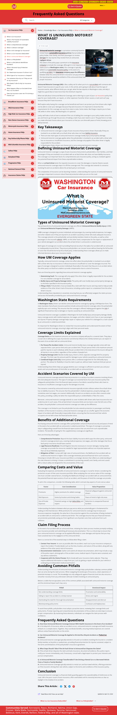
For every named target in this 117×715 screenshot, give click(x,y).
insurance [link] (59, 72)
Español (75, 1)
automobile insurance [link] (57, 53)
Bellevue (10, 712)
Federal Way (44, 712)
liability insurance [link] (91, 133)
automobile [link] (52, 70)
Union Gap (71, 707)
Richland (52, 707)
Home (40, 30)
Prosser (10, 710)
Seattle (42, 710)
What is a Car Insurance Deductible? (53, 701)
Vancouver (71, 710)
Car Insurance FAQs (65, 30)
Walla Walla (20, 710)
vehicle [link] (59, 240)
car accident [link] (94, 84)
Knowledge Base (50, 30)
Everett (24, 712)
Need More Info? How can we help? (52, 694)
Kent (18, 712)
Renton (33, 712)
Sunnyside (32, 710)
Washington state (70, 712)
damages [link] (43, 58)
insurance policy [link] (62, 70)
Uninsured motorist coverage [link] (50, 51)
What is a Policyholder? (84, 701)
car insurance (100, 96)
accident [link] (50, 72)
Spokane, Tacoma (55, 710)
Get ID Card (103, 1)
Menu (101, 5)
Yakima (61, 707)
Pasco (44, 707)
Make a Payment (83, 1)
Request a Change (94, 1)
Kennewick (34, 707)
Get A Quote (76, 6)
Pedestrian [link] (103, 635)
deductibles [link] (76, 501)
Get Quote (110, 1)
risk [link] (105, 308)
